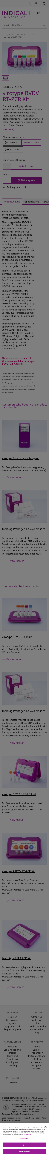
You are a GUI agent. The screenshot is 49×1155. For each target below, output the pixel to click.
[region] (24, 1139)
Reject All (24, 1145)
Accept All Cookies (24, 1151)
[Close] (46, 1127)
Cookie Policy (28, 1134)
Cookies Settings (24, 1138)
